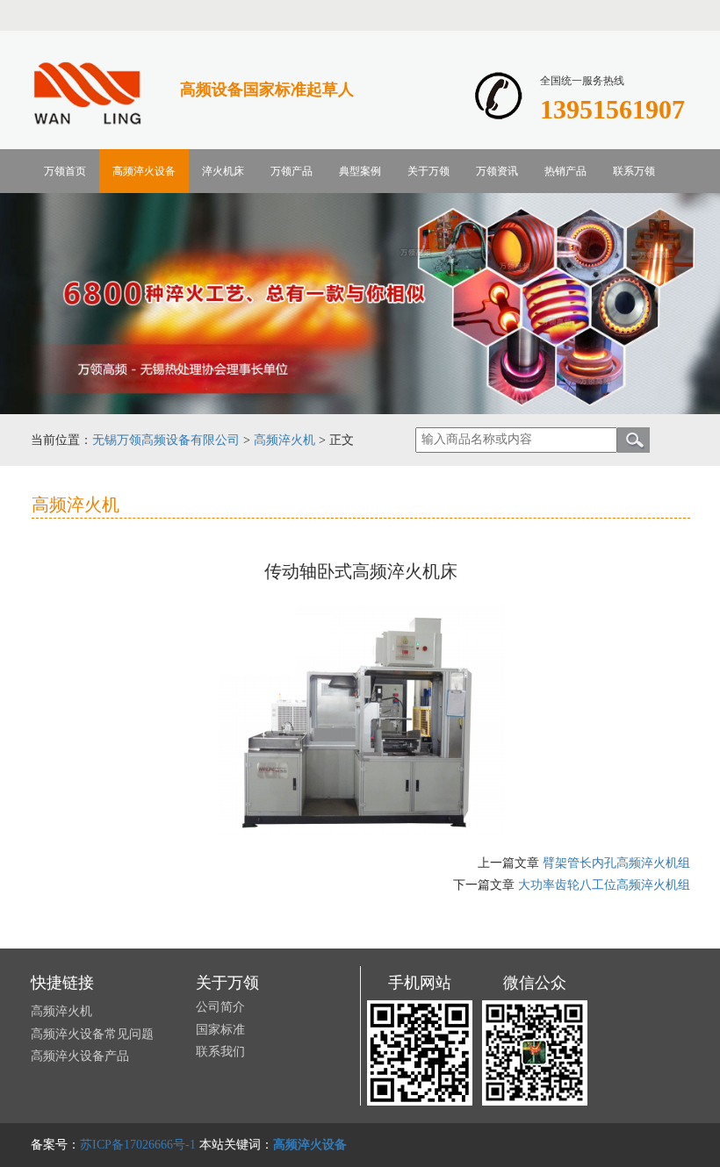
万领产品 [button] (291, 171)
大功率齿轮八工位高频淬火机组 (604, 884)
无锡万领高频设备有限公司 (166, 440)
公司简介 (220, 1006)
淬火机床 (223, 171)
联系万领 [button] (634, 171)
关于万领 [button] (428, 171)
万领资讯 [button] (497, 171)
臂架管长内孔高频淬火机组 (616, 863)
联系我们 (220, 1051)
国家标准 (220, 1029)
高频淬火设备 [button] (144, 171)
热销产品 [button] (565, 171)
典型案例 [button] (360, 171)
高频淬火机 (284, 440)
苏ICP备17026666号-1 (138, 1144)
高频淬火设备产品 (80, 1056)
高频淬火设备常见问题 (92, 1034)
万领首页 (65, 171)
